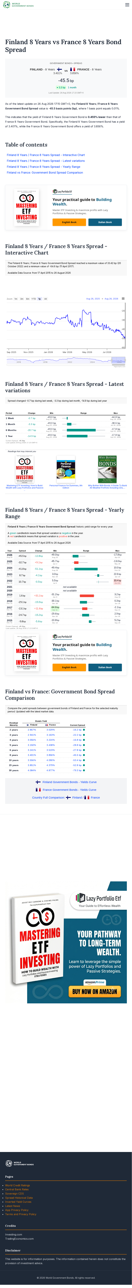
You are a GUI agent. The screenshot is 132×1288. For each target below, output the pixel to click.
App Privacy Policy (16, 1210)
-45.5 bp (77, 755)
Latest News (12, 1206)
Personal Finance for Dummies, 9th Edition (66, 486)
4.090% (51, 760)
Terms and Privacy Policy (20, 1214)
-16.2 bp (77, 729)
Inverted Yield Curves (18, 1201)
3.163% (51, 735)
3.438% (51, 745)
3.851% (32, 765)
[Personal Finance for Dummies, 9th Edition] (66, 469)
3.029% (51, 729)
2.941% (32, 735)
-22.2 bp (77, 735)
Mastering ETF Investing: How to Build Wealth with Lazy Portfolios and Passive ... (24, 487)
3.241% (32, 750)
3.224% (51, 740)
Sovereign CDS (14, 1193)
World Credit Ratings (17, 1185)
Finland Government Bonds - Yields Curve (70, 782)
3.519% (51, 750)
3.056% (32, 740)
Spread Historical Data (19, 1197)
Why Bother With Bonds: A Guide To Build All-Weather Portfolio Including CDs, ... (107, 486)
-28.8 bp (77, 745)
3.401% (32, 755)
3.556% (32, 760)
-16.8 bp (77, 740)
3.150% (32, 745)
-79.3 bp (77, 770)
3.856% (51, 755)
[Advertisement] (65, 22)
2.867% (32, 729)
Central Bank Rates (17, 1189)
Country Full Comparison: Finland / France (66, 797)
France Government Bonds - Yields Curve (69, 789)
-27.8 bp (77, 750)
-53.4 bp (77, 760)
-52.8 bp (77, 765)
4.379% (51, 765)
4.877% (51, 770)
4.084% (32, 770)
